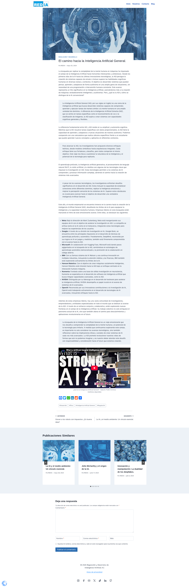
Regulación (101, 405)
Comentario (60, 508)
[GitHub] (110, 580)
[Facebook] (83, 580)
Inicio (128, 4)
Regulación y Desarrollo (68, 57)
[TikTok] (100, 580)
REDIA (63, 65)
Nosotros (136, 4)
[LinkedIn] (105, 580)
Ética (71, 405)
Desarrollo (63, 405)
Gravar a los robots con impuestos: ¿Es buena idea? (73, 419)
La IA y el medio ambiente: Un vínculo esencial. (115, 417)
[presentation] (59, 450)
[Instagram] (78, 580)
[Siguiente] (143, 462)
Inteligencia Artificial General (85, 405)
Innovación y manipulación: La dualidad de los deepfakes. (130, 469)
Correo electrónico (91, 538)
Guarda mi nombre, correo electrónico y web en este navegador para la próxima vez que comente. (93, 544)
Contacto (145, 4)
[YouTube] (89, 580)
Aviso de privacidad (94, 572)
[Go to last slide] (45, 462)
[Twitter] (94, 580)
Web (112, 538)
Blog (153, 4)
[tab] (90, 486)
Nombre (60, 538)
